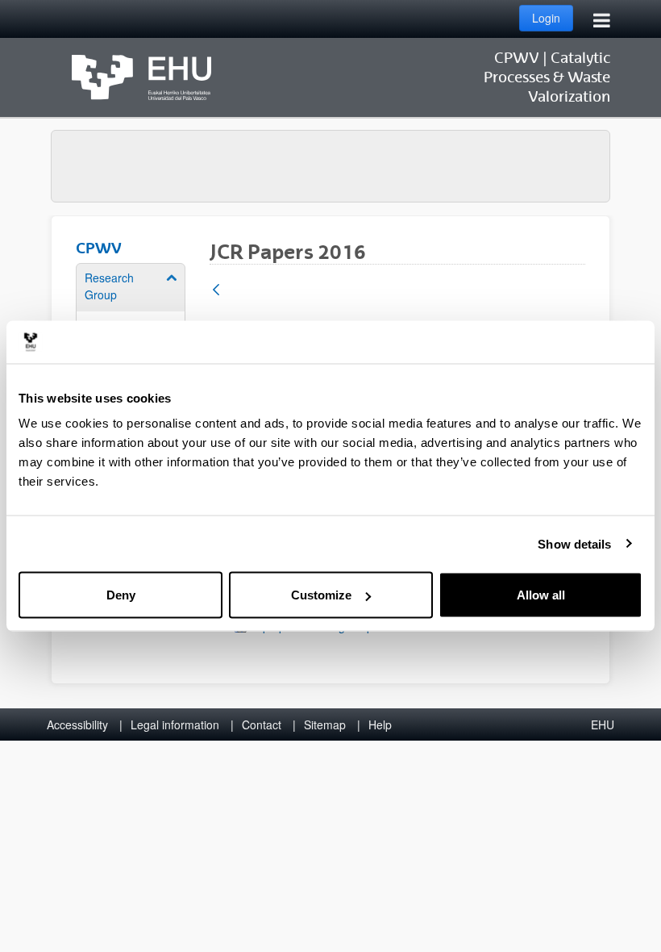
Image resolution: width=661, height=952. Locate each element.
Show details (574, 543)
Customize (321, 595)
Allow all (541, 595)
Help (380, 724)
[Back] (216, 291)
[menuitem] (130, 317)
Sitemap (325, 724)
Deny (120, 595)
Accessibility (77, 724)
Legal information (175, 724)
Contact (261, 724)
